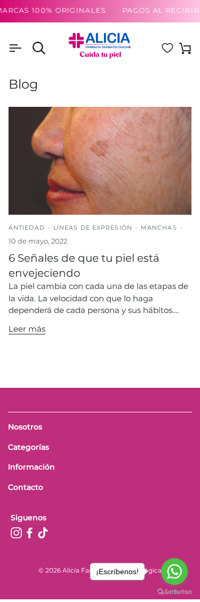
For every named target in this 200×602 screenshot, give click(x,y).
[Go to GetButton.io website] (174, 592)
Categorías (28, 447)
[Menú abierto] (25, 48)
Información (31, 467)
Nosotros (25, 427)
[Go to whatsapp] (174, 571)
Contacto (25, 487)
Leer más (27, 329)
